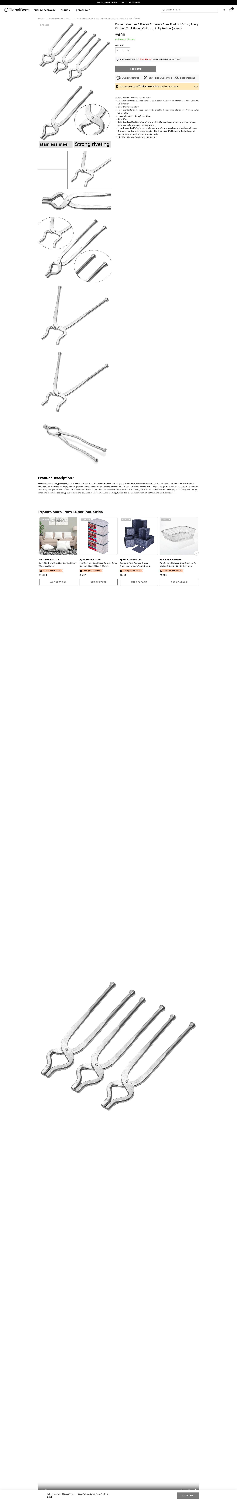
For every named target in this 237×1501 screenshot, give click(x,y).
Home (40, 18)
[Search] (189, 10)
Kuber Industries (52, 559)
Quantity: (119, 45)
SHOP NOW (136, 2)
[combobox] (191, 10)
